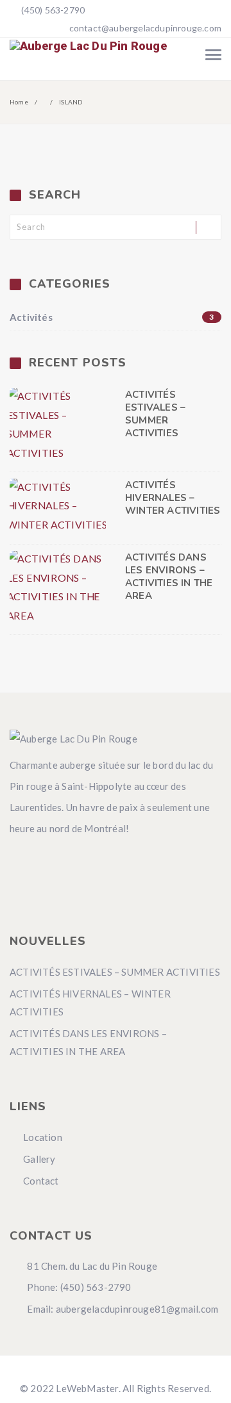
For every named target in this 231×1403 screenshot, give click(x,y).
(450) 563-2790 (52, 9)
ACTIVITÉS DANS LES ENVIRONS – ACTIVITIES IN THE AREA (168, 576)
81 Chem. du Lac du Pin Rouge (91, 1266)
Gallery (39, 1159)
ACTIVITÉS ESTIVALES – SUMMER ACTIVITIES (155, 413)
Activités (112, 317)
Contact (40, 1180)
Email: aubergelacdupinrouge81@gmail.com (121, 1309)
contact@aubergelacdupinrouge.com (145, 27)
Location (42, 1137)
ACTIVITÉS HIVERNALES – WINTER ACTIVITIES (172, 498)
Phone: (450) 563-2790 (78, 1287)
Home (19, 102)
